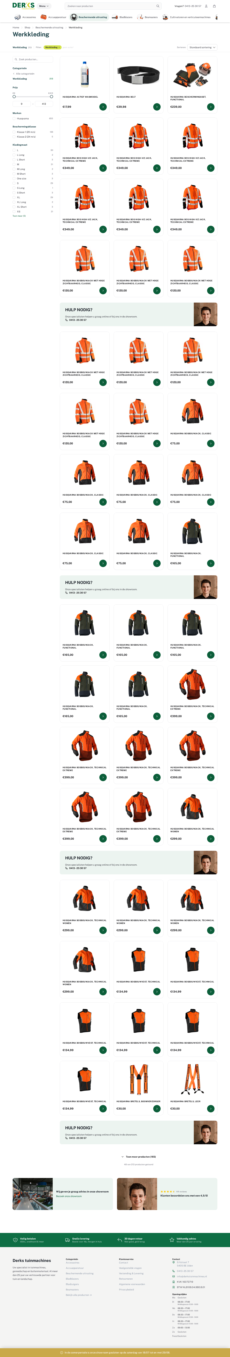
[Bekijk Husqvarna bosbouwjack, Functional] (211, 563)
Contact (123, 1262)
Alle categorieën (25, 73)
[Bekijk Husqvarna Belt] (157, 107)
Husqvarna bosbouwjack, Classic (190, 433)
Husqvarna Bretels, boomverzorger (138, 1101)
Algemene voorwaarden (132, 1284)
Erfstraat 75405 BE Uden (185, 1264)
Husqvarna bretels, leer (185, 1101)
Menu (42, 6)
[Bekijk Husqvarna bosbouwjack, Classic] (211, 443)
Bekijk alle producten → (79, 1295)
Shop (27, 27)
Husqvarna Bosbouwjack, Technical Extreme (192, 707)
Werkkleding (51, 47)
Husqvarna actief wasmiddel (80, 97)
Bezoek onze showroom (69, 1196)
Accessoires (72, 1262)
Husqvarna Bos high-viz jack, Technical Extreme (80, 159)
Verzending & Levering (131, 1273)
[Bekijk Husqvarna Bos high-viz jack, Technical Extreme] (103, 168)
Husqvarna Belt (126, 97)
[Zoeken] (158, 6)
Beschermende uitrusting (49, 27)
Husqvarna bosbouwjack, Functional (185, 554)
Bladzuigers (72, 1284)
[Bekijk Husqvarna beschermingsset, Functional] (211, 107)
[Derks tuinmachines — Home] (24, 6)
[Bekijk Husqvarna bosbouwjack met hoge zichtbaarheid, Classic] (103, 290)
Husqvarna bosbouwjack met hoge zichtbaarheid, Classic (84, 282)
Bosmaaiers (72, 1289)
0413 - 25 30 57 (188, 6)
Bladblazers (72, 1278)
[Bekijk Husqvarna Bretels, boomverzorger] (157, 1108)
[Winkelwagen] (214, 6)
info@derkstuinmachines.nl (192, 1276)
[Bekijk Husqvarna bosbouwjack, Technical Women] (211, 839)
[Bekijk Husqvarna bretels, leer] (211, 1108)
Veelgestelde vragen (130, 1268)
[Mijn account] (206, 6)
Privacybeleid (126, 1289)
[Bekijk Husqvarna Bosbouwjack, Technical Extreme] (211, 716)
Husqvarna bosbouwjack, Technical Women (192, 830)
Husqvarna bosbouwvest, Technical (138, 982)
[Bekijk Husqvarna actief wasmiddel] (103, 107)
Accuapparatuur (75, 1268)
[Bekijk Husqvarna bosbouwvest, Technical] (157, 991)
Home (16, 27)
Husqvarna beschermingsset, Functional (188, 98)
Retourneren (126, 1278)
